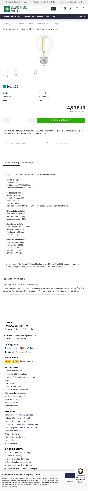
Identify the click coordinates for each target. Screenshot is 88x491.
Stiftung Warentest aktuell (15, 437)
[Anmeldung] (71, 9)
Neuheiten (13, 443)
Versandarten (11, 357)
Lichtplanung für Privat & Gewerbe (18, 415)
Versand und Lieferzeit (13, 371)
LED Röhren (32, 427)
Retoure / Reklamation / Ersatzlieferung (21, 377)
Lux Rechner (27, 421)
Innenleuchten (12, 16)
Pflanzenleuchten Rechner (15, 424)
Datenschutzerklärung (9, 486)
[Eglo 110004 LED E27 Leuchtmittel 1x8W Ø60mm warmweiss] (44, 50)
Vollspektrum (32, 424)
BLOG (6, 380)
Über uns (8, 402)
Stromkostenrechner (12, 421)
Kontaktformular (22, 339)
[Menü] (84, 468)
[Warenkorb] (83, 9)
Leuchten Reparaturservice (15, 396)
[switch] (80, 482)
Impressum (9, 383)
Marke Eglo (28, 162)
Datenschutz (22, 390)
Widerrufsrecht (10, 390)
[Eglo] (10, 86)
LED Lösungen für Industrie (15, 427)
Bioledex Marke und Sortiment (17, 418)
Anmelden (65, 294)
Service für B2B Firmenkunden (16, 374)
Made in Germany (11, 434)
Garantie (16, 402)
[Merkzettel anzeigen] (77, 9)
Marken (7, 440)
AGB (6, 387)
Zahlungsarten (11, 344)
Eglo (40, 100)
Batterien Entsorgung (13, 399)
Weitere (50, 16)
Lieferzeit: (7, 97)
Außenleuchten (33, 16)
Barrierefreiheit (14, 387)
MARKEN (81, 16)
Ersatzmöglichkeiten (12, 431)
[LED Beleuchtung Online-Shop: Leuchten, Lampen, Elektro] (15, 9)
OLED (6, 443)
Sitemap (14, 440)
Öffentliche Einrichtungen (15, 393)
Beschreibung (11, 162)
